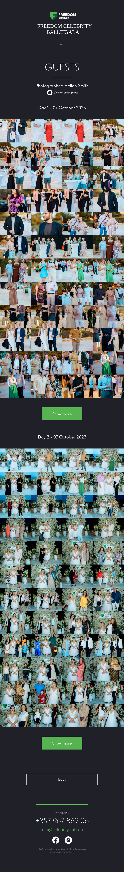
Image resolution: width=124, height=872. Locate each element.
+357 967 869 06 (62, 820)
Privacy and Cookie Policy (62, 852)
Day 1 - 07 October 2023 (62, 107)
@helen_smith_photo (66, 92)
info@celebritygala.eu (62, 829)
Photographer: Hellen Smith (62, 85)
